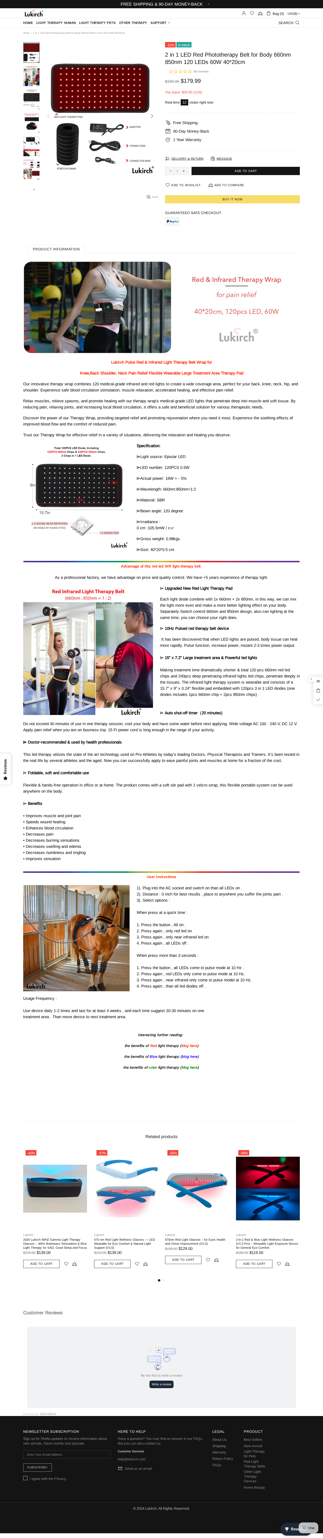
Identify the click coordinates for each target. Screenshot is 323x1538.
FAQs (197, 1439)
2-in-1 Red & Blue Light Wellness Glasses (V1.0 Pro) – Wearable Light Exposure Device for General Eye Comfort (125, 1243)
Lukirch (28, 1235)
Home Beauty (254, 1487)
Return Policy (222, 1459)
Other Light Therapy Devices (252, 1476)
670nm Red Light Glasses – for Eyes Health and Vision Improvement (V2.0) (53, 1241)
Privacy (60, 1479)
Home (26, 33)
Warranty (219, 1452)
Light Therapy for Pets (254, 1453)
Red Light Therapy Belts (254, 1463)
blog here (189, 1046)
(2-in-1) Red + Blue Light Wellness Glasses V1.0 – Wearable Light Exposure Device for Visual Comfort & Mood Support (194, 1243)
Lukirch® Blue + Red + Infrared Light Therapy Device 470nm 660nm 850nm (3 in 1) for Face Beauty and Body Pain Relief (267, 1243)
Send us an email (138, 1469)
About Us (219, 1439)
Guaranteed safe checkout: (193, 213)
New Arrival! (253, 1446)
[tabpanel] (197, 1212)
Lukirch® (33, 13)
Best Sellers (253, 1439)
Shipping (219, 1446)
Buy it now (233, 199)
